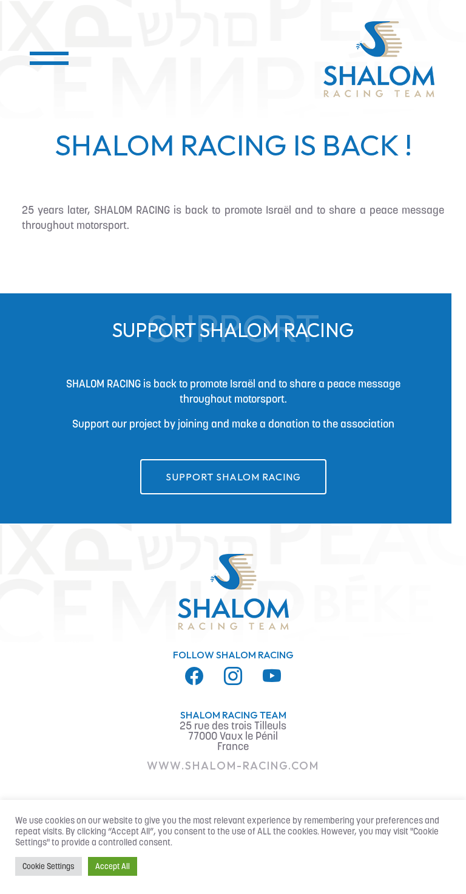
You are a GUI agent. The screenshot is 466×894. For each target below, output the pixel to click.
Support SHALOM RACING (233, 477)
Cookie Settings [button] (48, 866)
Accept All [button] (112, 866)
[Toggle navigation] (41, 60)
